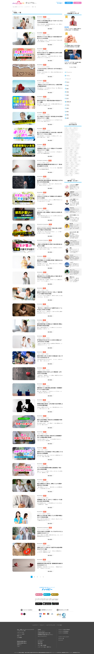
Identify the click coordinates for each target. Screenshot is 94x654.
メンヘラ (67, 146)
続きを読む (50, 28)
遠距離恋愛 (77, 173)
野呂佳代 (67, 175)
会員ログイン (19, 644)
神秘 (67, 114)
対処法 (48, 98)
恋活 (67, 98)
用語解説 (67, 164)
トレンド (68, 78)
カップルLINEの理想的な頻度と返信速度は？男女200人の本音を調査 (49, 468)
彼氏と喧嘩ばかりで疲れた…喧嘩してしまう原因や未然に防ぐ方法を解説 (49, 484)
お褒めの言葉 (40, 643)
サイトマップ (60, 640)
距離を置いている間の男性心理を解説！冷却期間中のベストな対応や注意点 (49, 388)
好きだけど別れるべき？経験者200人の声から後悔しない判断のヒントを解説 (49, 53)
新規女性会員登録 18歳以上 (22, 641)
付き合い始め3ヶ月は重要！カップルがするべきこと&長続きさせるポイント (50, 532)
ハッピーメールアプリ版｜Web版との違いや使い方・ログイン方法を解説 (73, 63)
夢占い (76, 151)
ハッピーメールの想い (21, 634)
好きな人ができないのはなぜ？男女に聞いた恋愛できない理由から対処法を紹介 (49, 229)
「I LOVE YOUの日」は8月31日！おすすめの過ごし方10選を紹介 (49, 69)
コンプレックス (77, 135)
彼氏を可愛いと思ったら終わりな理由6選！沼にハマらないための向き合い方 (50, 356)
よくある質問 (19, 637)
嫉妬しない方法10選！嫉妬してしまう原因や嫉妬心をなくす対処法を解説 (49, 516)
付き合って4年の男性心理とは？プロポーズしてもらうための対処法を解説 (50, 21)
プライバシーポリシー (41, 631)
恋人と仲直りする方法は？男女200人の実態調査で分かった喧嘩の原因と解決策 (49, 436)
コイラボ (71, 135)
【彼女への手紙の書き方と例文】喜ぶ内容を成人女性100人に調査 (49, 245)
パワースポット (68, 142)
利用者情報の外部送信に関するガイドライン (45, 634)
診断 (66, 43)
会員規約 (39, 629)
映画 (70, 160)
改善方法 (47, 210)
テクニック (39, 226)
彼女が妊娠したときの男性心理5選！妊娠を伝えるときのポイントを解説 (50, 261)
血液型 (72, 171)
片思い (68, 105)
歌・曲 (75, 160)
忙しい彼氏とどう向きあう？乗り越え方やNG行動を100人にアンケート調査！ (50, 117)
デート (39, 529)
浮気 (79, 160)
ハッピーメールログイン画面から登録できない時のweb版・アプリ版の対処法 (73, 29)
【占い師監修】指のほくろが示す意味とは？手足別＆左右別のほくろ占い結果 (72, 46)
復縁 (75, 155)
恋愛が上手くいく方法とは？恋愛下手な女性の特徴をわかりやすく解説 (49, 548)
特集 (67, 111)
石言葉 (76, 166)
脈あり (72, 169)
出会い (66, 27)
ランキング (77, 146)
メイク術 (78, 144)
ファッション (75, 142)
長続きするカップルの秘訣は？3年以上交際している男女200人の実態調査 (50, 452)
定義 (67, 92)
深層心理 (48, 513)
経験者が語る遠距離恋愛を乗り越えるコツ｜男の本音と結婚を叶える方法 (49, 165)
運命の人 (71, 173)
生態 (43, 82)
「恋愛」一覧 (33, 6)
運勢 (66, 173)
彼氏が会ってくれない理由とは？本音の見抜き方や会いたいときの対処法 (49, 37)
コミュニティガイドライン (42, 636)
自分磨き (77, 169)
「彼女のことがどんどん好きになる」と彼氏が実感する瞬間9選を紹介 (49, 85)
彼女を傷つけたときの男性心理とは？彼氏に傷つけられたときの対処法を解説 (49, 277)
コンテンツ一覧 (61, 638)
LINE (38, 306)
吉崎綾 (71, 151)
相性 (72, 166)
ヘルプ (18, 646)
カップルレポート (41, 640)
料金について (19, 635)
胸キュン (67, 169)
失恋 (67, 85)
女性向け (39, 82)
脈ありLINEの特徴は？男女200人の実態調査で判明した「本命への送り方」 (49, 420)
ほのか (73, 131)
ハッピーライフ (27, 6)
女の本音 (44, 98)
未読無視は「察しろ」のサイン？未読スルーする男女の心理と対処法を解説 (49, 500)
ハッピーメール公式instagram (63, 631)
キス (66, 135)
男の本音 (47, 82)
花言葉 (67, 171)
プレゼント (44, 226)
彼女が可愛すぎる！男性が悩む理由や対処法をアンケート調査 (49, 101)
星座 (66, 160)
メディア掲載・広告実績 (42, 645)
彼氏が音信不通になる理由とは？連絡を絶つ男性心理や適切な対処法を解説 (49, 325)
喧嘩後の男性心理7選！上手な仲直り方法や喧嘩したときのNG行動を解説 (50, 404)
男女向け (48, 162)
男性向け (67, 166)
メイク (73, 144)
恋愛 (45, 16)
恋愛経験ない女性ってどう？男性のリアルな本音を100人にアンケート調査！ (49, 149)
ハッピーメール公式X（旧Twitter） (64, 629)
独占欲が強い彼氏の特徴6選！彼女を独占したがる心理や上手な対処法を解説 (50, 181)
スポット (67, 137)
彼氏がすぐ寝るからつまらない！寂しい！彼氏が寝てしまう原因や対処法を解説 (49, 293)
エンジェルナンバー (75, 133)
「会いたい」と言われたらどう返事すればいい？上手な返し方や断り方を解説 (49, 309)
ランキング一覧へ (72, 67)
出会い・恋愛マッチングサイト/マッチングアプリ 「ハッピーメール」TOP (25, 630)
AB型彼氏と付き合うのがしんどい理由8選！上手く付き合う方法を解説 (49, 372)
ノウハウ (39, 98)
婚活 (67, 88)
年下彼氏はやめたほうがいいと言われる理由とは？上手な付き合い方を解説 (49, 341)
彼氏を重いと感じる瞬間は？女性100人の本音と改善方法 (49, 213)
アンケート (69, 72)
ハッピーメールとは (20, 632)
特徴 (67, 108)
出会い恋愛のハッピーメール (18, 6)
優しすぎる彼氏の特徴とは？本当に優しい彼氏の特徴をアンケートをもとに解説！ (49, 133)
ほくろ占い (67, 131)
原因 (39, 210)
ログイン (55, 594)
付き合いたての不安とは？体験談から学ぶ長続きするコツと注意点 (49, 197)
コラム (68, 75)
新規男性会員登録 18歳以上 (22, 643)
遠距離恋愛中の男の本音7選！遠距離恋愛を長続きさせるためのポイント (50, 564)
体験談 (44, 162)
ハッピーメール (73, 140)
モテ (72, 146)
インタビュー (68, 133)
